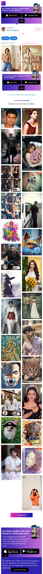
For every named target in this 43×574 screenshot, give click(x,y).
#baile (13, 38)
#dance (5, 38)
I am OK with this (20, 570)
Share (38, 29)
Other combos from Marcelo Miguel (22, 95)
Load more (21, 515)
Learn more (6, 568)
